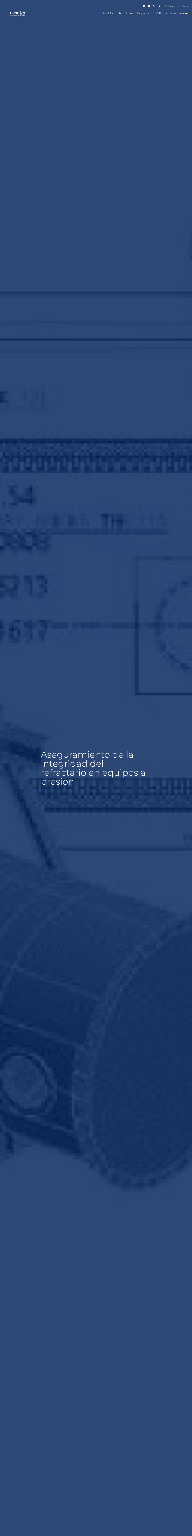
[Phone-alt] (154, 6)
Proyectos (143, 13)
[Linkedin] (143, 6)
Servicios (108, 13)
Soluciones (126, 13)
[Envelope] (149, 6)
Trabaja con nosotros (176, 6)
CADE (157, 13)
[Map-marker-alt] (159, 6)
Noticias (170, 13)
